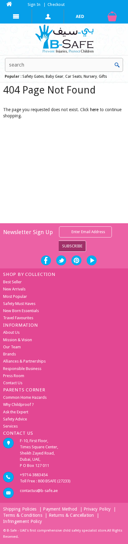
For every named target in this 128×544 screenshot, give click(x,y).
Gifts (103, 76)
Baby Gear (54, 76)
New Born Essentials (21, 310)
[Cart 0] (112, 16)
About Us (11, 332)
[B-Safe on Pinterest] (76, 260)
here (94, 109)
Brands (9, 354)
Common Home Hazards (25, 397)
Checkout (56, 4)
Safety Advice (15, 419)
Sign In (34, 4)
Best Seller (12, 282)
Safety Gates (33, 76)
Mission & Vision (17, 339)
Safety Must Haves (19, 303)
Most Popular (15, 296)
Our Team (12, 347)
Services (10, 426)
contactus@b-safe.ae (39, 490)
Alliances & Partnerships (24, 361)
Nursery (90, 76)
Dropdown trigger (48, 16)
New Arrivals (14, 289)
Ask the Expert (15, 412)
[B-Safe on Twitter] (61, 260)
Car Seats (73, 76)
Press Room (13, 375)
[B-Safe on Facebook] (46, 260)
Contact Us (12, 383)
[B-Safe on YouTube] (91, 260)
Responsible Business (22, 368)
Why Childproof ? (18, 404)
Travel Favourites (18, 318)
